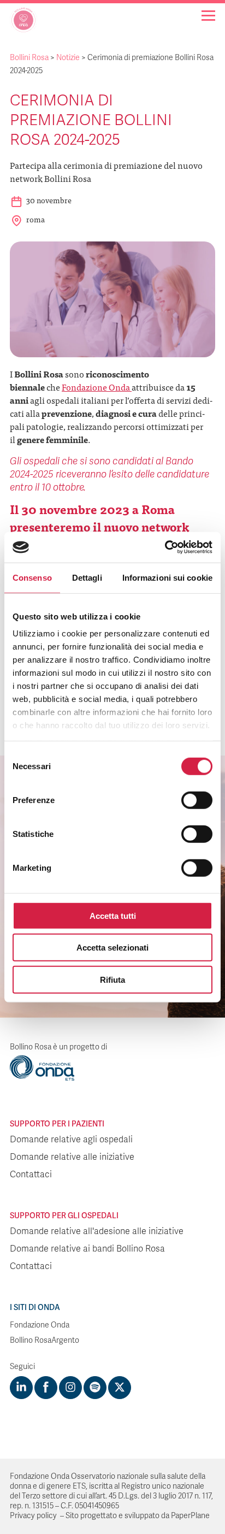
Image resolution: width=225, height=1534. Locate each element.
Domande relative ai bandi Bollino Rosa (87, 1248)
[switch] (196, 800)
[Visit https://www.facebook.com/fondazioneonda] (46, 1388)
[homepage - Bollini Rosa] (23, 24)
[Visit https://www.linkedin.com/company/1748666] (21, 1388)
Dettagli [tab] (87, 577)
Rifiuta (112, 979)
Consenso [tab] (32, 577)
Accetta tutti (113, 915)
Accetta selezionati (112, 947)
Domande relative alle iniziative (72, 1157)
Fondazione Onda (97, 387)
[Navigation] (208, 15)
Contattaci (31, 1174)
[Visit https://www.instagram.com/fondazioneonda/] (70, 1388)
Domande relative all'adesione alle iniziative (96, 1231)
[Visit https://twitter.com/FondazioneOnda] (120, 1388)
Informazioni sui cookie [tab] (167, 577)
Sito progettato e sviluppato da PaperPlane (138, 1515)
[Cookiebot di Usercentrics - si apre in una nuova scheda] (164, 547)
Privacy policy (33, 1515)
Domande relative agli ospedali (71, 1139)
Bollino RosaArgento (44, 1340)
